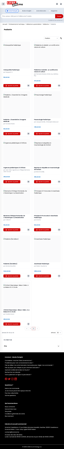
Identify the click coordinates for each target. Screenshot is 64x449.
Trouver (59, 16)
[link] (37, 328)
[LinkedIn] (15, 379)
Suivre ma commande (12, 388)
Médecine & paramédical (33, 24)
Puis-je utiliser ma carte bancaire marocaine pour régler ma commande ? (29, 365)
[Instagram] (12, 379)
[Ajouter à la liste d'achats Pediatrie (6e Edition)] (28, 275)
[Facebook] (6, 379)
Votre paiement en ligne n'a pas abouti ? (18, 375)
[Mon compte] (57, 4)
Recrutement (9, 416)
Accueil (5, 24)
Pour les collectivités (11, 393)
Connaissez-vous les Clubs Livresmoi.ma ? (18, 360)
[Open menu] (3, 4)
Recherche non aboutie (12, 372)
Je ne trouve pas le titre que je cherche (18, 391)
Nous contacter (10, 407)
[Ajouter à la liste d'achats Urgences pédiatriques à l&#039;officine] (28, 181)
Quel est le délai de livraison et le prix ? (17, 370)
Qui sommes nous (10, 409)
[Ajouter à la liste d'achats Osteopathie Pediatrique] (28, 85)
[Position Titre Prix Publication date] (51, 38)
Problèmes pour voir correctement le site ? (19, 363)
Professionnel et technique (16, 24)
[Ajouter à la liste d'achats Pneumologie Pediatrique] (59, 133)
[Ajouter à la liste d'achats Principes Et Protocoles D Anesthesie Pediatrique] (59, 229)
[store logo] (28, 4)
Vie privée (8, 411)
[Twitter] (9, 379)
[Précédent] (27, 328)
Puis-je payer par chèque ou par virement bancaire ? (22, 368)
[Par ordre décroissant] (61, 38)
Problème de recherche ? (55, 20)
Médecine (46, 24)
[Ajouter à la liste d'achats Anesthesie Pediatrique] (59, 275)
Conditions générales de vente (15, 414)
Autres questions (10, 395)
